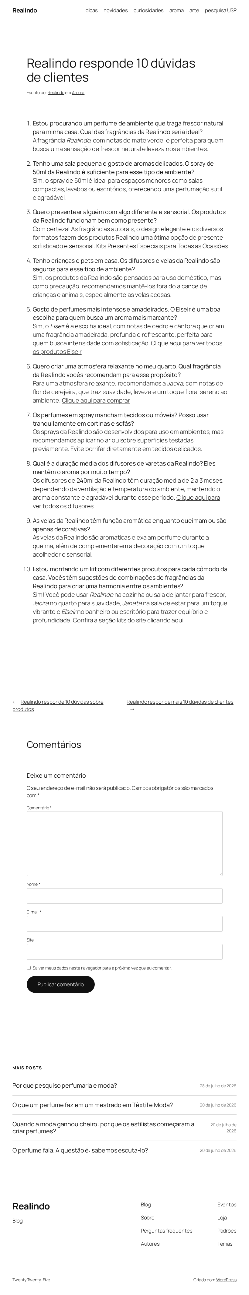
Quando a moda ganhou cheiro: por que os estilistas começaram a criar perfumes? (103, 1128)
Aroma (78, 92)
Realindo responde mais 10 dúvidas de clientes (180, 701)
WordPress (226, 1280)
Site (30, 940)
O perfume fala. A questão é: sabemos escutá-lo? (80, 1150)
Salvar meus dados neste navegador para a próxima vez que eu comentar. (102, 968)
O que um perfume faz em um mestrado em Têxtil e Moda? (92, 1105)
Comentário (39, 808)
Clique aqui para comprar (96, 400)
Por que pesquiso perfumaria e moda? (64, 1085)
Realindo (24, 10)
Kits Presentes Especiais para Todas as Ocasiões (162, 246)
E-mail (34, 912)
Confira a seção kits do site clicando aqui (127, 620)
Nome (33, 884)
